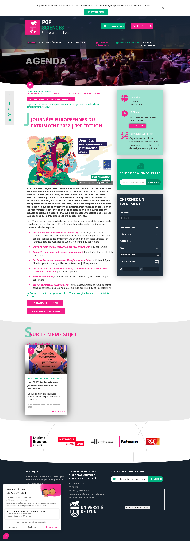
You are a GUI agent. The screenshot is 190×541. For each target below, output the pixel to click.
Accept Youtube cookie (137, 507)
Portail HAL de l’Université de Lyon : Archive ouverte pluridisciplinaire (45, 478)
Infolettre (117, 26)
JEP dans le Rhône (45, 303)
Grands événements (102, 44)
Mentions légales (35, 483)
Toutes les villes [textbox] (128, 254)
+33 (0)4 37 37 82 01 (83, 497)
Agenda (32, 42)
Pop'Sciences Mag (130, 42)
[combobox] (140, 255)
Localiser (138, 125)
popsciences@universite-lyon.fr (86, 494)
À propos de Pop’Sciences (148, 44)
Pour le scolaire (77, 42)
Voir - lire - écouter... (51, 42)
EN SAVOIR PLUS (96, 12)
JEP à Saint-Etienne (46, 311)
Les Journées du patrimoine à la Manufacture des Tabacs (63, 260)
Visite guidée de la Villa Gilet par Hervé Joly (55, 232)
